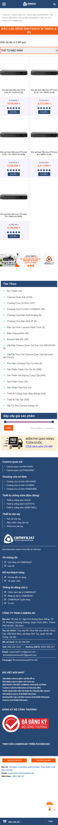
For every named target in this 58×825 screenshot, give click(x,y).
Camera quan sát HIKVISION (37, 15)
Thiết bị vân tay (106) (18, 399)
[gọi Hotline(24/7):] (23, 820)
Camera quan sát (18, 15)
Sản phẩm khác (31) (17, 381)
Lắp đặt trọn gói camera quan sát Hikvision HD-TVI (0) (28, 356)
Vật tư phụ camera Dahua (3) (22, 405)
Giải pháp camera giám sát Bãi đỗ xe (18, 679)
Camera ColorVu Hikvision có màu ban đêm (21, 688)
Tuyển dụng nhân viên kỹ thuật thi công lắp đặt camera (26, 691)
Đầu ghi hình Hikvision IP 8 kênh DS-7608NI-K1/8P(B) (13, 215)
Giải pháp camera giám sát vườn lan (18, 682)
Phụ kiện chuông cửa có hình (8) (24, 363)
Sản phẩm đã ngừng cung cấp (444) (26, 375)
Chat (50, 821)
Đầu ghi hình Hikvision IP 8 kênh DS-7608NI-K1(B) (44, 153)
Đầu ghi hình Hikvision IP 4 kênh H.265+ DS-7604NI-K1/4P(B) (13, 153)
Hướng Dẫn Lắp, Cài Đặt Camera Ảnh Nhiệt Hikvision (25, 697)
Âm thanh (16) (14, 291)
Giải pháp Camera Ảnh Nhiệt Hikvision (19, 694)
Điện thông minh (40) (18, 333)
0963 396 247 (18, 776)
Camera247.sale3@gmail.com (21, 773)
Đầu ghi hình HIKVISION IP (29, 18)
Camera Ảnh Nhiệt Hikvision (14, 700)
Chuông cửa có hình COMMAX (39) (26, 309)
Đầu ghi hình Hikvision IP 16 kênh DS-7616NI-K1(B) (13, 91)
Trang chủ (6, 15)
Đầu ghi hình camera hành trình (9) (26, 327)
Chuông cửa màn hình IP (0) (22, 321)
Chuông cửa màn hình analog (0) (24, 315)
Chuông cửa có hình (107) (21, 303)
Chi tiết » (13, 112)
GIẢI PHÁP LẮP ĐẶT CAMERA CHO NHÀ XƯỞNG (24, 685)
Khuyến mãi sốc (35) (17, 339)
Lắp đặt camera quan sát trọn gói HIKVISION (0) (29, 347)
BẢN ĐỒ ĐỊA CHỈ (14, 760)
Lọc (8, 427)
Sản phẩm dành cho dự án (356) (24, 369)
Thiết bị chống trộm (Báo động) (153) (26, 393)
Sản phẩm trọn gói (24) (19, 387)
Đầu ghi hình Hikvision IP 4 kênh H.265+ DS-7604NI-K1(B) (44, 91)
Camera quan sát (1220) (19, 297)
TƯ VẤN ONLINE (43, 760)
